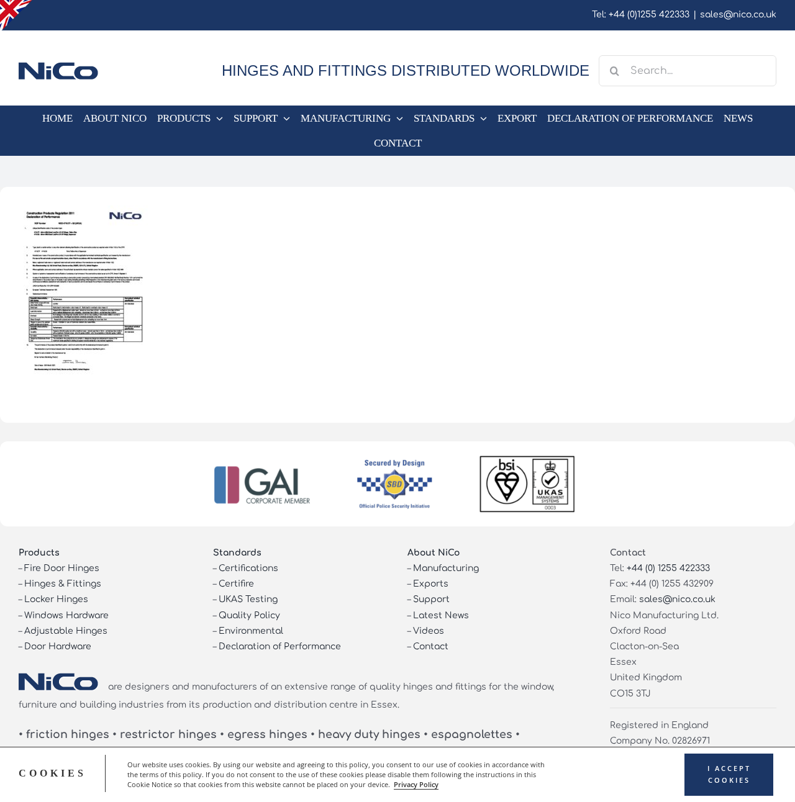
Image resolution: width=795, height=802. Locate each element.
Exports (430, 583)
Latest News (441, 615)
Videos (428, 631)
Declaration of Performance (280, 646)
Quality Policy (249, 615)
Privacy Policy (416, 784)
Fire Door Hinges (61, 568)
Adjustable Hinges (65, 631)
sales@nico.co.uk (738, 14)
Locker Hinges (56, 599)
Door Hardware (57, 646)
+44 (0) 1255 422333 (668, 568)
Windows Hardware (66, 615)
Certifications (248, 568)
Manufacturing (446, 568)
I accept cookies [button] (729, 774)
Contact (430, 646)
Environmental (251, 631)
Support (431, 599)
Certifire (236, 583)
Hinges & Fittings (62, 583)
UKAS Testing (248, 599)
